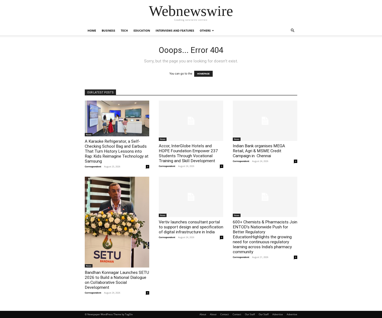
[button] (292, 31)
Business (108, 30)
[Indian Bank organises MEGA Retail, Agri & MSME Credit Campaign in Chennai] (265, 121)
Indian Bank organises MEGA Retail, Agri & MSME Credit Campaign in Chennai (259, 150)
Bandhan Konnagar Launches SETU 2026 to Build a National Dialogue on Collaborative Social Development (117, 280)
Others (205, 30)
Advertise (277, 314)
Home (92, 30)
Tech (124, 30)
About (203, 314)
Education (142, 30)
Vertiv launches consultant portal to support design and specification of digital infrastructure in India (191, 227)
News (88, 134)
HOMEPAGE (203, 73)
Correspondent (93, 166)
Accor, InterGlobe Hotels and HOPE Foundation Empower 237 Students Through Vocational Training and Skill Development (188, 153)
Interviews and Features (175, 30)
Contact (224, 314)
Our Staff (250, 314)
